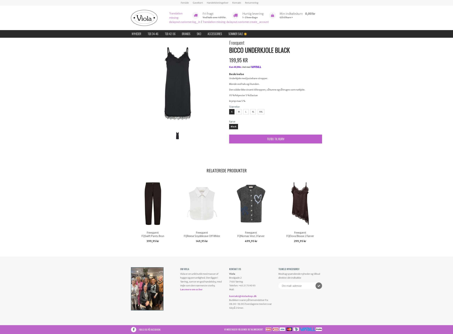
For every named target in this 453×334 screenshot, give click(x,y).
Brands (186, 34)
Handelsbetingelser (217, 2)
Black (233, 126)
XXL (261, 112)
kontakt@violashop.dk (243, 296)
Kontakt (236, 2)
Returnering (251, 2)
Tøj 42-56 (170, 34)
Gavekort (198, 2)
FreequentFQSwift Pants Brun (153, 234)
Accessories (215, 34)
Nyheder (136, 34)
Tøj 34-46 (153, 34)
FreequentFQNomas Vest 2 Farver (251, 234)
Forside (185, 2)
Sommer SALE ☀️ (237, 34)
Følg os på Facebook (149, 329)
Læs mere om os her (191, 289)
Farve (232, 121)
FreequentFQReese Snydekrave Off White (202, 234)
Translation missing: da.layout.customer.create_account (235, 22)
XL (253, 112)
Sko (199, 34)
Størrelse (234, 106)
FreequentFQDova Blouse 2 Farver (300, 234)
